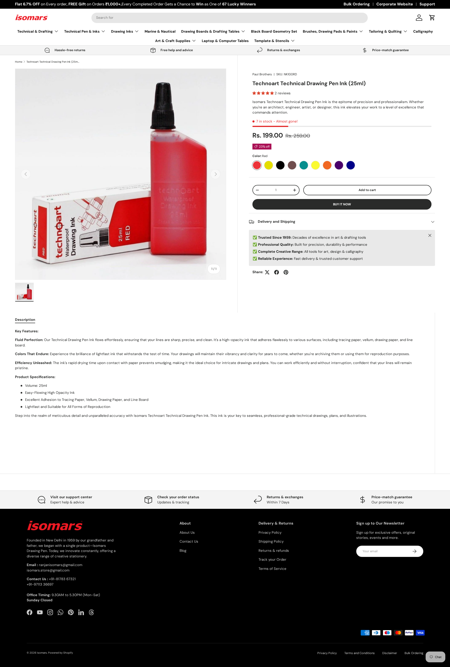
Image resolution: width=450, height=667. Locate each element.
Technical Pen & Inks (82, 31)
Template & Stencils (271, 40)
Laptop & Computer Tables (225, 40)
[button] (432, 17)
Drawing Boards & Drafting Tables (210, 31)
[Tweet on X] (267, 272)
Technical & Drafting (35, 31)
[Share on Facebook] (276, 272)
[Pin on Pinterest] (286, 272)
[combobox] (229, 17)
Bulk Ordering (357, 4)
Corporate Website (394, 4)
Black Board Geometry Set (274, 31)
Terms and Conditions (359, 653)
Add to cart (367, 190)
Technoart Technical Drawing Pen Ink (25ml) (52, 62)
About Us (187, 532)
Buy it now (342, 204)
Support (427, 4)
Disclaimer (389, 653)
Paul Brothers (262, 74)
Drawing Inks (122, 31)
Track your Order (272, 559)
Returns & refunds (274, 550)
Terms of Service (272, 568)
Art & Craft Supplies (172, 40)
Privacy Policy (270, 532)
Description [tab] (25, 319)
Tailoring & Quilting (385, 31)
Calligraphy (423, 31)
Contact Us (189, 541)
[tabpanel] (219, 391)
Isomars (42, 652)
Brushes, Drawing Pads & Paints (330, 31)
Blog (183, 550)
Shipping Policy (271, 541)
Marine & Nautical (160, 31)
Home (18, 62)
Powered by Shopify (60, 652)
